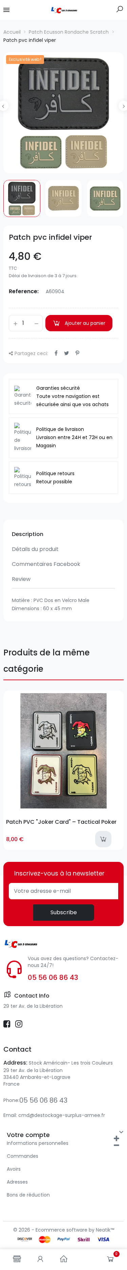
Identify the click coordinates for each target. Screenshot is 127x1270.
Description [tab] (27, 534)
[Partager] (56, 353)
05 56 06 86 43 (53, 977)
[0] (110, 1260)
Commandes (22, 1156)
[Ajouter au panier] (103, 839)
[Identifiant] (40, 1259)
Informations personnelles (37, 1143)
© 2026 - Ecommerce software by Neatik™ (63, 1229)
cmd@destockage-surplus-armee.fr (61, 1115)
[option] (63, 112)
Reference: (24, 291)
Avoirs (14, 1169)
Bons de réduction (28, 1194)
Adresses (17, 1182)
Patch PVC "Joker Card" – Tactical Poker (61, 822)
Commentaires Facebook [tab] (46, 564)
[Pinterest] (77, 353)
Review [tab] (21, 579)
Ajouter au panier (85, 323)
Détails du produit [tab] (35, 549)
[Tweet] (66, 353)
